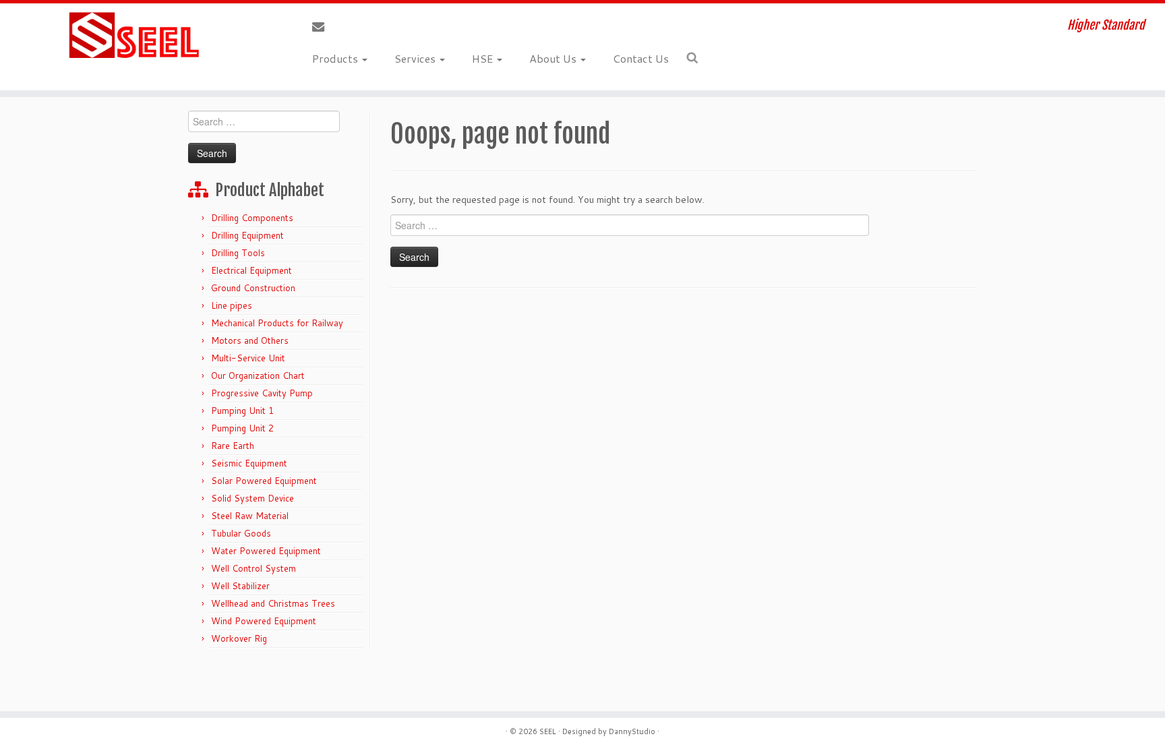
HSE (484, 58)
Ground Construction (253, 288)
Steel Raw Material (250, 516)
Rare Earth (232, 446)
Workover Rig (239, 638)
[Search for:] (694, 58)
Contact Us (641, 58)
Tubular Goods (241, 533)
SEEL (547, 731)
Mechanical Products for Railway (277, 323)
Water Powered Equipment (266, 551)
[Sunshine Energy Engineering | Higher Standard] (134, 35)
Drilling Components (252, 218)
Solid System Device (252, 498)
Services (416, 58)
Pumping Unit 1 (242, 410)
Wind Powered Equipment (263, 621)
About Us (554, 58)
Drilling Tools (238, 253)
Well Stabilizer (240, 586)
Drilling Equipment (247, 235)
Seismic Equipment (249, 463)
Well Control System (253, 568)
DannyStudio (632, 731)
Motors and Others (250, 340)
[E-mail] (322, 27)
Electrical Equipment (251, 270)
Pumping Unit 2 (242, 428)
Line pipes (231, 305)
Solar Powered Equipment (264, 481)
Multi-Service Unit (248, 358)
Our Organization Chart (258, 375)
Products (336, 58)
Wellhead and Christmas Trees (273, 603)
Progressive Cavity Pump (262, 393)
